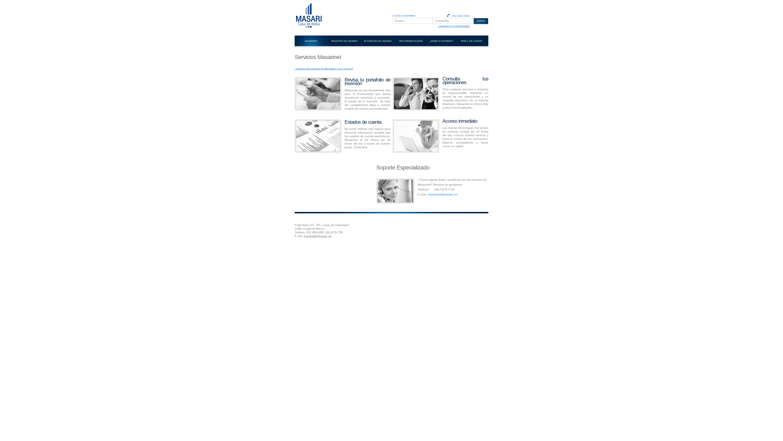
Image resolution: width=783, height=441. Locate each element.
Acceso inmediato (459, 121)
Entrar (481, 21)
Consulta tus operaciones (465, 80)
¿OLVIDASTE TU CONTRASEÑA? (454, 26)
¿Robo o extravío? (441, 41)
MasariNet (311, 41)
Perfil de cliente (471, 41)
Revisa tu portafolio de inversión (367, 81)
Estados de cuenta (363, 122)
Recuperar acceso (411, 41)
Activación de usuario (378, 41)
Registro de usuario (344, 41)
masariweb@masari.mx (442, 194)
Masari (321, 15)
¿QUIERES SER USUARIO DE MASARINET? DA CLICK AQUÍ (324, 69)
